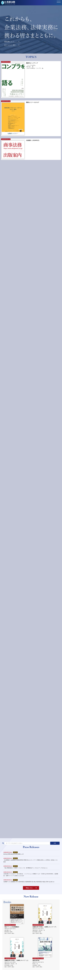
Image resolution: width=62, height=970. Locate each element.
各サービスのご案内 (10, 45)
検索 (55, 843)
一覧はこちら (29, 888)
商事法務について (9, 41)
